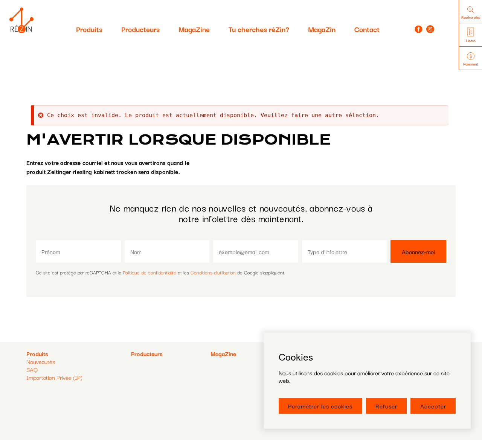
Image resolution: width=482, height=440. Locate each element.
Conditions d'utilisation (213, 272)
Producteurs (140, 29)
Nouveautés (40, 361)
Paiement (470, 64)
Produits (89, 29)
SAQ (32, 369)
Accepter (433, 405)
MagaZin (322, 29)
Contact (367, 29)
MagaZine (194, 29)
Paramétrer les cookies (320, 405)
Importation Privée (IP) (54, 377)
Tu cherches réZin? (259, 29)
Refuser (386, 405)
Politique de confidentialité (149, 272)
